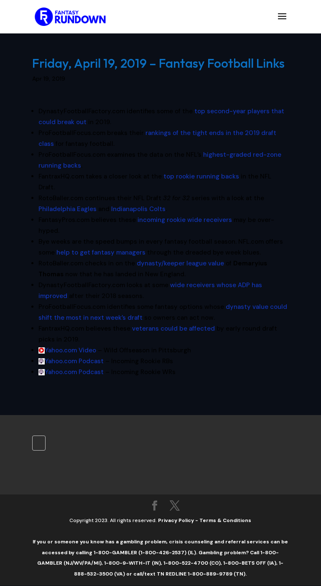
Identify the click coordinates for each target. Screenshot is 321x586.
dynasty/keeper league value (180, 263)
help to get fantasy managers (100, 252)
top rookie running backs (201, 176)
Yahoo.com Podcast (74, 361)
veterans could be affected (173, 328)
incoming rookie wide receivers (185, 220)
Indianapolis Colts (138, 209)
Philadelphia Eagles (67, 209)
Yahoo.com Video (70, 350)
